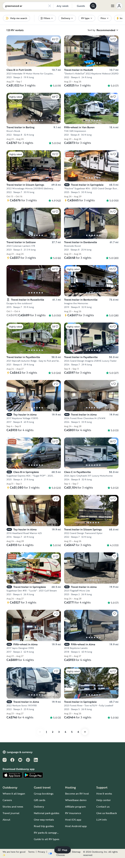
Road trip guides (44, 826)
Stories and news (13, 807)
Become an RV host (77, 794)
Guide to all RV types (46, 839)
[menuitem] (47, 18)
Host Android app (76, 826)
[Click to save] (114, 556)
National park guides (46, 813)
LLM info (101, 820)
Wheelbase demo (76, 800)
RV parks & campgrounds (49, 833)
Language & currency (20, 752)
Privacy (41, 851)
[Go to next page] (85, 732)
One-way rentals (44, 820)
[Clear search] (50, 6)
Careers (7, 800)
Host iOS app (73, 820)
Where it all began (14, 794)
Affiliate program (75, 807)
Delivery (39, 807)
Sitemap (76, 851)
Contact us (103, 807)
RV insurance (73, 813)
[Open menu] (116, 6)
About (6, 820)
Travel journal (11, 813)
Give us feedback (106, 813)
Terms (31, 851)
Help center (103, 800)
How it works (104, 794)
